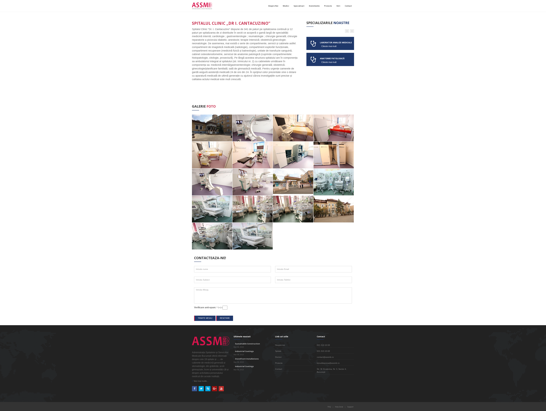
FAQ (329, 407)
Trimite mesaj (205, 318)
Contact (348, 6)
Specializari (299, 6)
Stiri (338, 6)
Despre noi (280, 345)
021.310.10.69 (323, 351)
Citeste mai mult (328, 46)
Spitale (278, 351)
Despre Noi (273, 6)
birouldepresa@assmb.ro (328, 363)
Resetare (225, 318)
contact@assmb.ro (325, 357)
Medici (286, 6)
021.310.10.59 (323, 345)
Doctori (278, 357)
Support (350, 407)
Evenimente (314, 6)
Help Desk (339, 407)
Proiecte (328, 6)
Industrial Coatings (244, 351)
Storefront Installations (247, 358)
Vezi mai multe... (200, 381)
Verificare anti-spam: (205, 307)
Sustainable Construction (247, 343)
